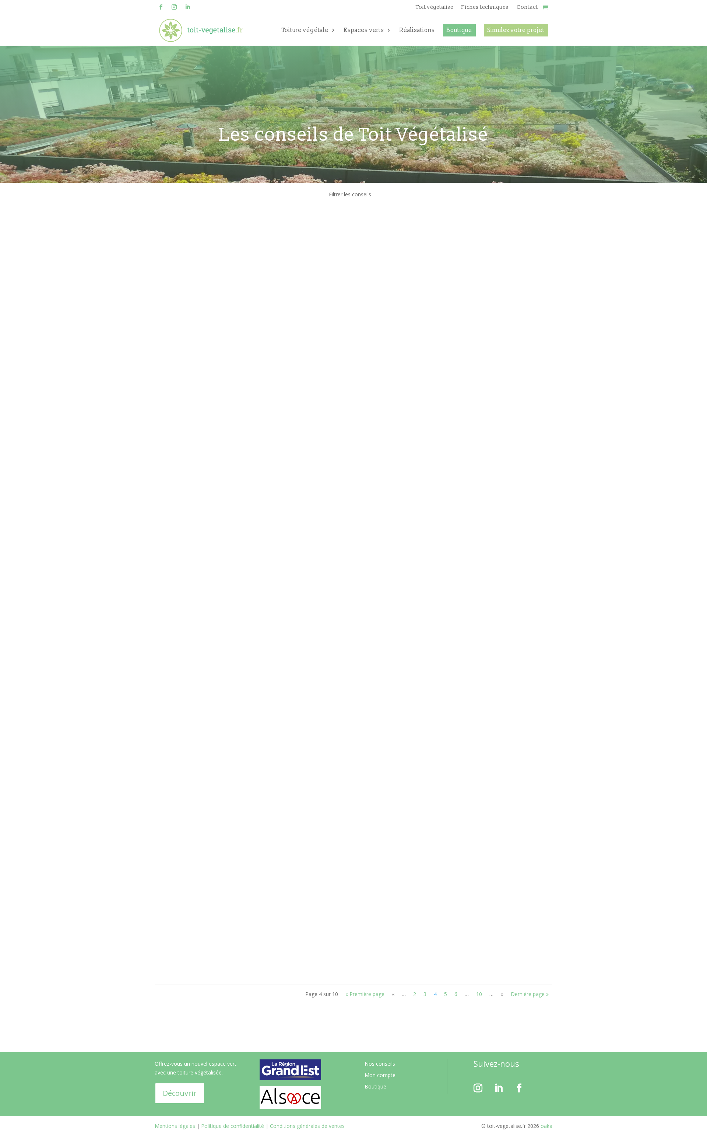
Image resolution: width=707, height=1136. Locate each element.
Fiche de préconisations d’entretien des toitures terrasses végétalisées (274, 911)
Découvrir (180, 1093)
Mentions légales (175, 1125)
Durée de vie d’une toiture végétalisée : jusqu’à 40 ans (246, 237)
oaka (545, 1125)
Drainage (220, 409)
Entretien (220, 922)
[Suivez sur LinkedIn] (187, 7)
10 (479, 994)
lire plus (171, 268)
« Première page (364, 994)
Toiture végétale (305, 30)
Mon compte (380, 1075)
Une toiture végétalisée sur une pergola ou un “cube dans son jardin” (271, 313)
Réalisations (417, 30)
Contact (527, 8)
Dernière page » (530, 994)
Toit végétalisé (434, 8)
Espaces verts (364, 30)
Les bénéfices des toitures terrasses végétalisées (240, 566)
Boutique (459, 30)
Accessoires (226, 837)
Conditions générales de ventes (307, 1125)
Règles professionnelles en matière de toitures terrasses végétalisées (272, 651)
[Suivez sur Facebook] (161, 7)
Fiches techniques (485, 8)
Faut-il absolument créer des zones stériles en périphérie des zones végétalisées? (291, 826)
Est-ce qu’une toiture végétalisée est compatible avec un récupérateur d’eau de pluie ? (299, 482)
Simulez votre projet (516, 30)
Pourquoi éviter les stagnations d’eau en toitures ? (242, 397)
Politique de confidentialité (232, 1125)
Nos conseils (380, 1063)
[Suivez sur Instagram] (174, 7)
